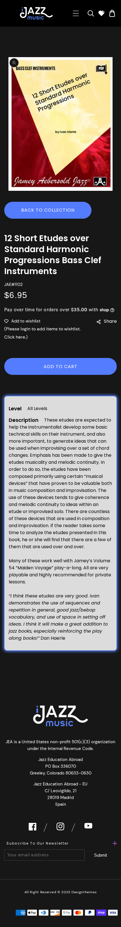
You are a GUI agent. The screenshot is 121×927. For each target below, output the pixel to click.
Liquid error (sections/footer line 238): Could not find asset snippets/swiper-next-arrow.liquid (100, 855)
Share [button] (110, 321)
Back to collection (48, 210)
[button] (76, 13)
